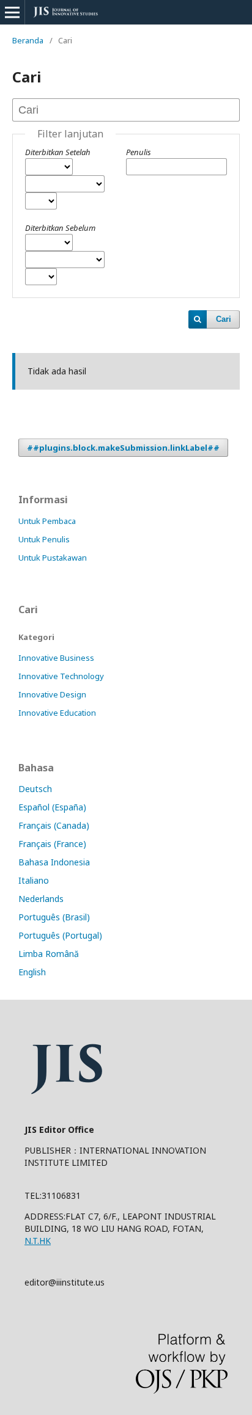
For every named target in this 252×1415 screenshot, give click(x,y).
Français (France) (52, 843)
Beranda (27, 40)
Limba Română (48, 953)
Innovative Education (57, 712)
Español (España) (52, 807)
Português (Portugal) (60, 935)
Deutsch (35, 789)
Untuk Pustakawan (52, 557)
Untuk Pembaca (47, 520)
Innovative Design (52, 694)
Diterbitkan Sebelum (60, 227)
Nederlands (41, 898)
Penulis (138, 152)
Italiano (33, 880)
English (32, 972)
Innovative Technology (61, 676)
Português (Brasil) (54, 917)
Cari (223, 319)
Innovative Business (56, 657)
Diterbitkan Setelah (58, 152)
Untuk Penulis (44, 539)
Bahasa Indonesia (54, 862)
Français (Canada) (53, 825)
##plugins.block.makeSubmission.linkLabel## (123, 447)
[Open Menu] (12, 12)
